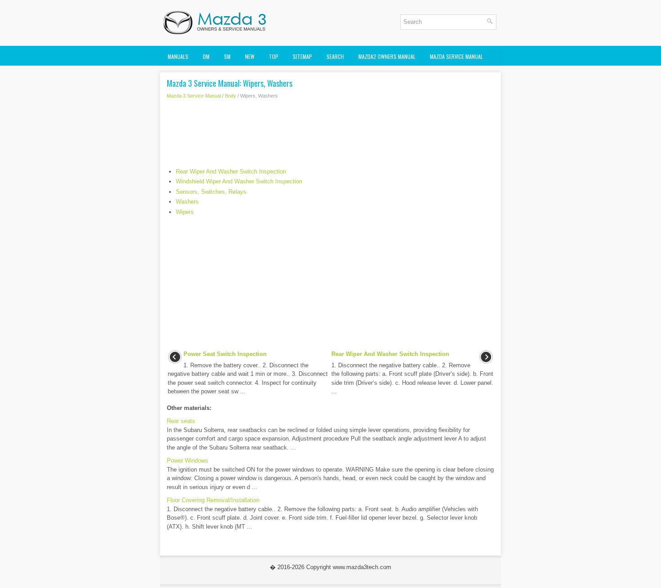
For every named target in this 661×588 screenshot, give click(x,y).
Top (273, 56)
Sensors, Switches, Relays (211, 191)
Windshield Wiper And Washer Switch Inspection (239, 181)
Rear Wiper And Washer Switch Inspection (231, 171)
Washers (187, 201)
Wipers (185, 212)
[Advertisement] (330, 136)
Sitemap (302, 56)
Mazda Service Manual (456, 56)
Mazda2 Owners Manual (386, 56)
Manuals (178, 56)
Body (230, 95)
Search (335, 56)
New (250, 56)
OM (206, 56)
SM (227, 56)
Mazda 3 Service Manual (194, 95)
